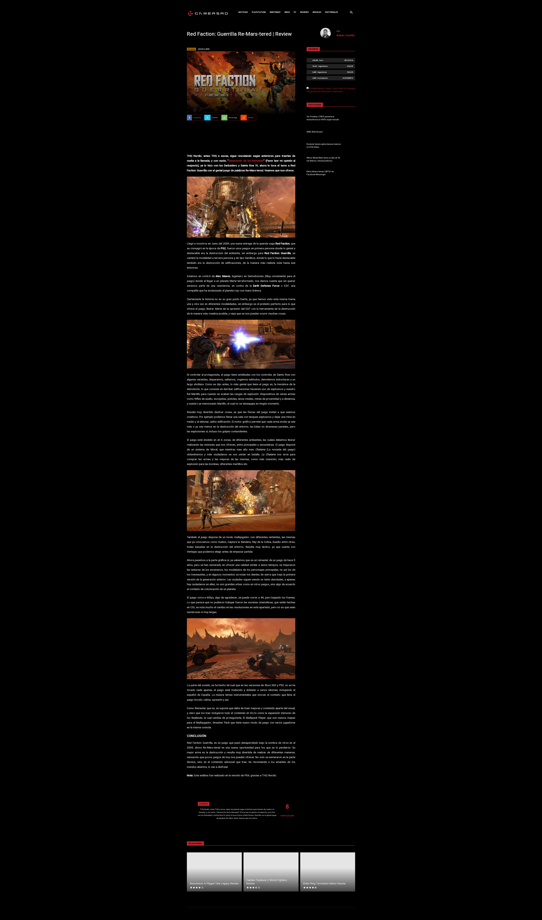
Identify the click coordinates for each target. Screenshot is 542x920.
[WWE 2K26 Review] (350, 132)
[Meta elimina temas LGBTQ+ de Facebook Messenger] (350, 174)
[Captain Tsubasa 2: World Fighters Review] (270, 871)
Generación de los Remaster (246, 161)
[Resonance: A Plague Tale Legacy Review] (214, 871)
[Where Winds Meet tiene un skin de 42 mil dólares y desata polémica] (350, 160)
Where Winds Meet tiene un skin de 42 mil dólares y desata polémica (323, 159)
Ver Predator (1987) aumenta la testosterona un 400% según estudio (323, 118)
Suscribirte (348, 78)
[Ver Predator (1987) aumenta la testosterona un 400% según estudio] (350, 119)
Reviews (191, 49)
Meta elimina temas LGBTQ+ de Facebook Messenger (320, 173)
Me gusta (349, 60)
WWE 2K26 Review (315, 131)
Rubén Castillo (345, 35)
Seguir (350, 66)
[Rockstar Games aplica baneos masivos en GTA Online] (350, 146)
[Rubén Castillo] (328, 33)
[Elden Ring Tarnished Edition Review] (327, 871)
